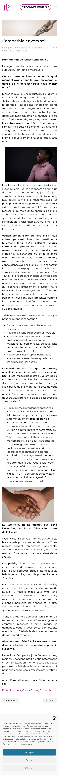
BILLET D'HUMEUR (18, 50)
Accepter (29, 752)
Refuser (29, 760)
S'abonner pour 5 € (35, 7)
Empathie (45, 690)
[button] (54, 718)
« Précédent (10, 700)
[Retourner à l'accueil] (6, 7)
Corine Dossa (20, 47)
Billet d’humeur (11, 690)
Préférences (29, 768)
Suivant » (50, 700)
